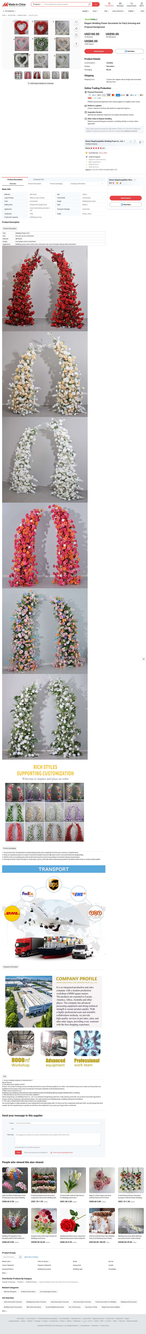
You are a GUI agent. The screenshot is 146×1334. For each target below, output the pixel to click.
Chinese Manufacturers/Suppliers (47, 1318)
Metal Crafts (6, 1261)
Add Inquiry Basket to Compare (42, 83)
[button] (98, 184)
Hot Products (20, 1318)
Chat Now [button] (131, 51)
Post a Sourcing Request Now (61, 1152)
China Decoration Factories (13, 1302)
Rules (142, 11)
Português (37, 1321)
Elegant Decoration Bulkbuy (111, 1307)
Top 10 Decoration (75, 1307)
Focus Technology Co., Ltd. (59, 1325)
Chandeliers (112, 1269)
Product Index (110, 1318)
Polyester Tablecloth (44, 1265)
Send (18, 1152)
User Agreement (85, 1325)
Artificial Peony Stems (28, 1292)
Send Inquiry (99, 51)
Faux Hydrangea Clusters (48, 1292)
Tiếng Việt (122, 1321)
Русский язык (54, 1321)
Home (4, 15)
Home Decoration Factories (60, 1302)
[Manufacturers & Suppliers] (13, 4)
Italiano (62, 1321)
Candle (110, 1265)
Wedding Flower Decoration (13, 1307)
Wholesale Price (76, 1318)
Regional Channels (98, 1318)
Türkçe (115, 1321)
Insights (127, 1318)
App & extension (117, 11)
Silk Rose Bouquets (10, 1292)
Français (45, 1321)
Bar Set (110, 1261)
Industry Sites (87, 1318)
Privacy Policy (105, 1325)
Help (105, 11)
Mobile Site (119, 1318)
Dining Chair (77, 1265)
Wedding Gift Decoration (129, 1302)
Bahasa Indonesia (132, 1321)
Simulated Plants (7, 1269)
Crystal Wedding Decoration (55, 1307)
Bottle (75, 1261)
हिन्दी (102, 1321)
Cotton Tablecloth (8, 1265)
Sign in (141, 6)
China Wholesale (64, 1318)
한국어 (90, 1321)
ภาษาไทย (108, 1321)
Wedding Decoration (44, 1269)
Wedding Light (78, 1269)
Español (29, 1321)
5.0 (110, 183)
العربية (84, 1321)
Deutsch (69, 1321)
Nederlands (77, 1321)
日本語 (96, 1321)
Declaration (95, 1325)
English (23, 1321)
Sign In (88, 169)
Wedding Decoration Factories (36, 1302)
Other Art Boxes (43, 1261)
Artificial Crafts (22, 15)
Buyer (95, 11)
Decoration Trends (91, 1307)
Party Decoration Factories (82, 1302)
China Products (31, 1318)
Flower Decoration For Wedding (105, 1302)
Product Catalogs (32, 1257)
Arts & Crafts (11, 15)
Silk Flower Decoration (34, 1307)
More (4, 1311)
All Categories (9, 11)
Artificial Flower (33, 15)
